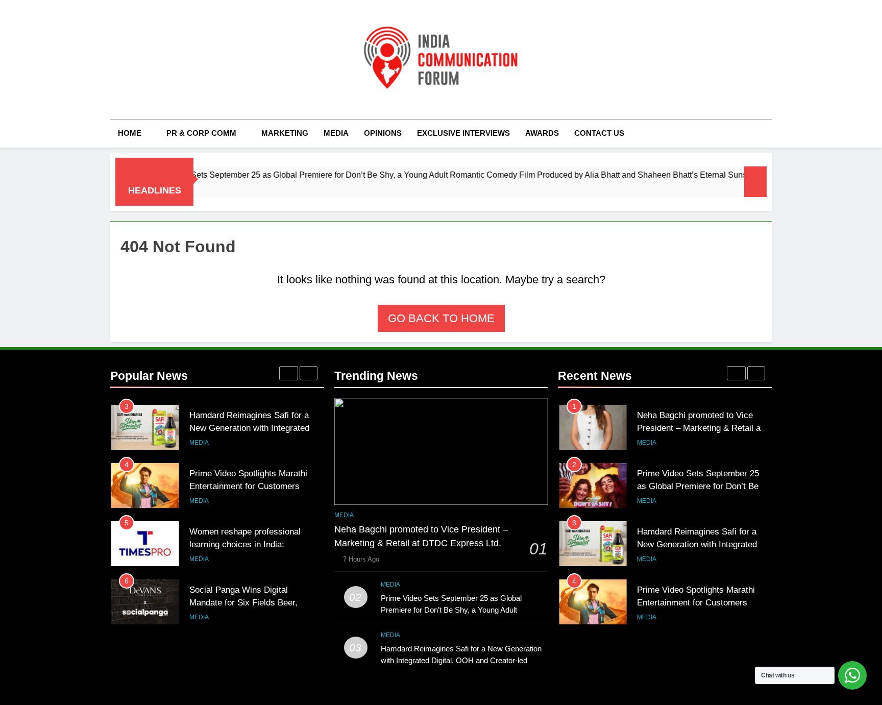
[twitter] (141, 60)
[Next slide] (308, 373)
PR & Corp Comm (201, 133)
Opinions (383, 133)
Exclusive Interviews (463, 133)
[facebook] (116, 60)
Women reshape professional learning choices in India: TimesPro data (245, 544)
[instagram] (128, 60)
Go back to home (441, 318)
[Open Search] (769, 133)
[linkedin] (153, 60)
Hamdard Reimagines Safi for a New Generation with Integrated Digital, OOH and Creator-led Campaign (461, 660)
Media (336, 133)
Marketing (284, 133)
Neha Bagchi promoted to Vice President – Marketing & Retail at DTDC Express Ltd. (700, 427)
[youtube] (165, 60)
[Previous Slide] (288, 373)
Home (129, 133)
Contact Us (599, 133)
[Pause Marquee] (755, 181)
